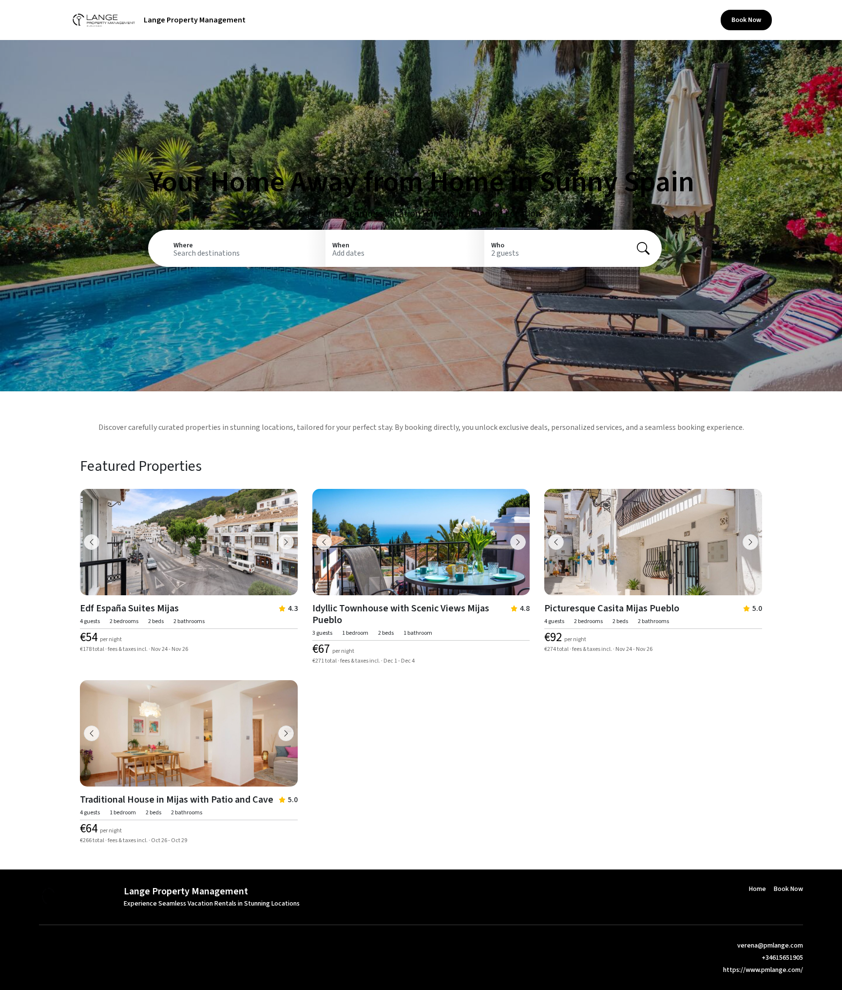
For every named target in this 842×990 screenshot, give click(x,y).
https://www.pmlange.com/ (763, 970)
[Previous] (91, 542)
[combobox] (246, 253)
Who (497, 245)
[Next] (286, 542)
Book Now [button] (746, 20)
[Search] (643, 248)
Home (698, 20)
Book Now (788, 889)
